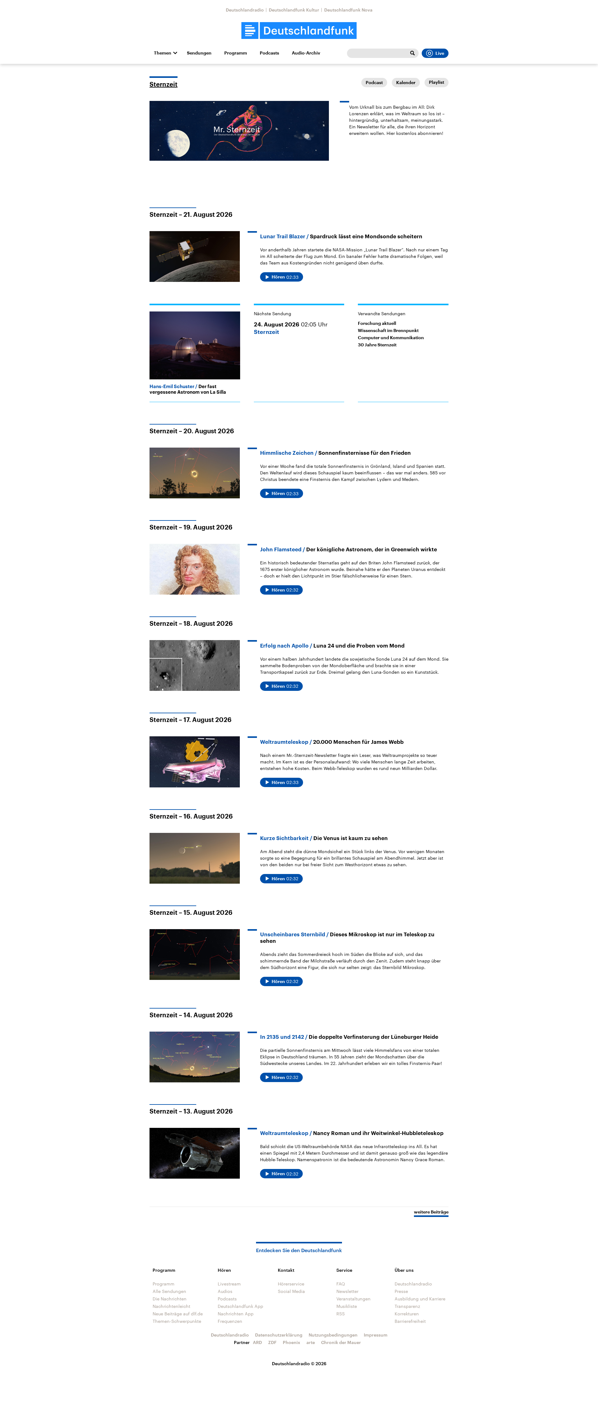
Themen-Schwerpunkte (177, 1321)
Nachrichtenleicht (171, 1306)
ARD (257, 1342)
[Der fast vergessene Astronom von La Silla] (195, 345)
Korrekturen (407, 1313)
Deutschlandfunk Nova (348, 9)
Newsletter (347, 1291)
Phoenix (291, 1342)
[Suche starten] (412, 53)
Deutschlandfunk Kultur (294, 9)
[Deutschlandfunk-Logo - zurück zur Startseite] (299, 30)
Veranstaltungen (353, 1298)
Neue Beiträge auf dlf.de (178, 1313)
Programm (235, 53)
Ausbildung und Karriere (420, 1298)
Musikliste (346, 1306)
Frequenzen (230, 1321)
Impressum (375, 1334)
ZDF (272, 1342)
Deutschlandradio (245, 9)
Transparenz (407, 1306)
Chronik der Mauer (341, 1342)
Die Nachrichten (170, 1298)
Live (439, 53)
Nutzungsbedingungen (333, 1334)
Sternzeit (164, 85)
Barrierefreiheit (410, 1321)
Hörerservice (291, 1283)
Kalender (405, 82)
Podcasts (269, 53)
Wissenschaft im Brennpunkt (388, 330)
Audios (225, 1291)
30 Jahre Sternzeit (377, 345)
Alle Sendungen (169, 1291)
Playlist (436, 82)
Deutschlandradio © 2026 (299, 1363)
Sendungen (199, 53)
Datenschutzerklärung (278, 1334)
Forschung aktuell (377, 323)
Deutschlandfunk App (240, 1306)
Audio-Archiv (306, 53)
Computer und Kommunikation (391, 337)
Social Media (291, 1291)
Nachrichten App (236, 1313)
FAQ (340, 1283)
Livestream (229, 1283)
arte (310, 1342)
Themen (162, 53)
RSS (340, 1313)
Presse (401, 1291)
